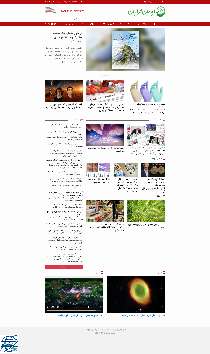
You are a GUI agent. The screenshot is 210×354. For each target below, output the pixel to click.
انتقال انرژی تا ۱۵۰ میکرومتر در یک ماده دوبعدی (64, 164)
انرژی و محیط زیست (84, 24)
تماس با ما (160, 1)
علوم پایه (137, 24)
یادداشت (158, 196)
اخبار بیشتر (63, 267)
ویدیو (98, 273)
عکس (159, 273)
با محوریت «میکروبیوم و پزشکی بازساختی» (65, 240)
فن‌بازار (65, 24)
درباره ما (150, 1)
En (144, 1)
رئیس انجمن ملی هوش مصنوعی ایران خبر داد (65, 257)
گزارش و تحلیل (155, 120)
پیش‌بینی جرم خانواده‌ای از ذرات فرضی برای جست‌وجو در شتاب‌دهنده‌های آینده (65, 196)
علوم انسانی (128, 24)
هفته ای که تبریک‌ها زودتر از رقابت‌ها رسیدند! (148, 150)
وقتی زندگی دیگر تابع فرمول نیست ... (105, 227)
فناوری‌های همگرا (109, 24)
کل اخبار (151, 24)
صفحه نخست (160, 24)
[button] (107, 76)
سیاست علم (97, 24)
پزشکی (144, 24)
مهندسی (119, 24)
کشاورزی (72, 24)
